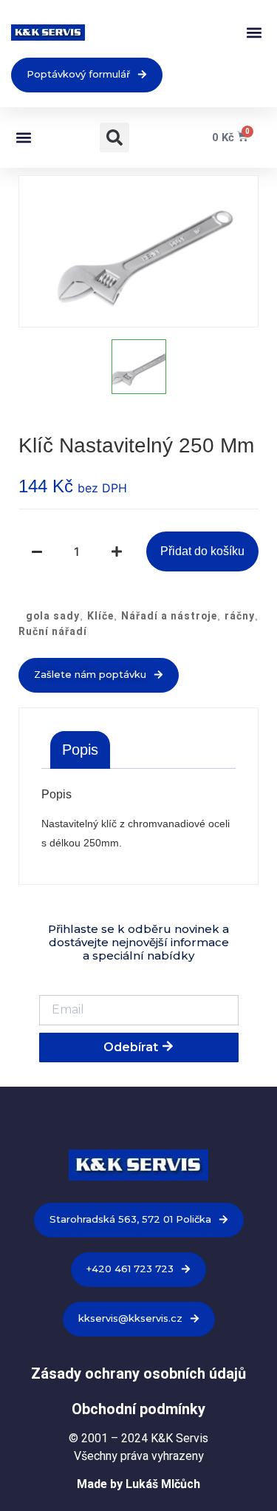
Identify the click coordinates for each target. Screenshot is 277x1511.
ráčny (240, 616)
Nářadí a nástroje (169, 616)
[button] (254, 33)
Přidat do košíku (202, 551)
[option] (138, 251)
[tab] (80, 749)
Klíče (100, 616)
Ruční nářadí (52, 631)
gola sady (53, 616)
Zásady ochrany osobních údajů (138, 1373)
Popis (80, 749)
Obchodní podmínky (138, 1409)
